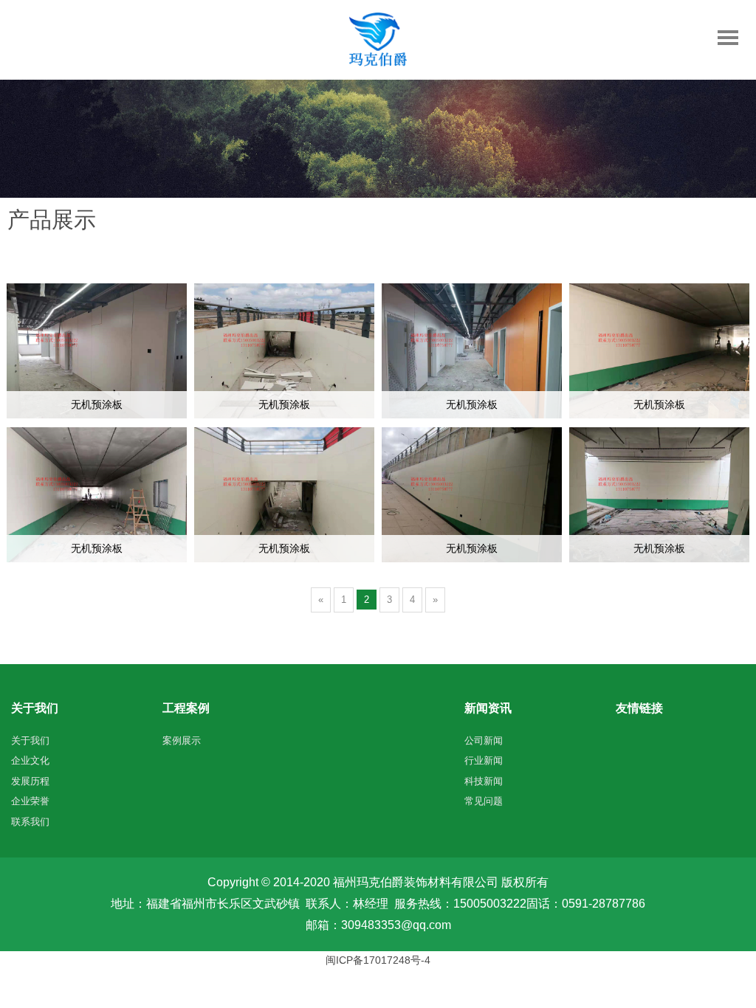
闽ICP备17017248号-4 (378, 960)
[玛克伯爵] (378, 63)
